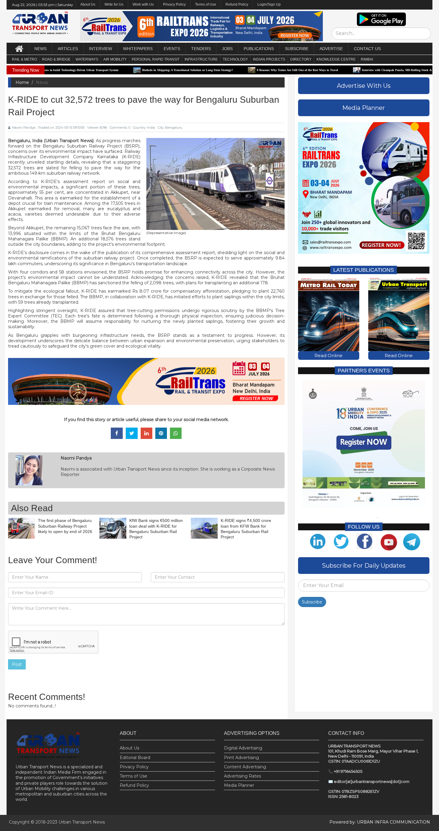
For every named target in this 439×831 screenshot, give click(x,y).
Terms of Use (205, 4)
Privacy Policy (174, 4)
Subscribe (312, 602)
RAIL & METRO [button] (24, 59)
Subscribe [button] (296, 48)
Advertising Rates (242, 776)
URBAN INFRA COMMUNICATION (393, 822)
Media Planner (239, 785)
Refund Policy (236, 4)
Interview (100, 48)
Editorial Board (135, 757)
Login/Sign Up (269, 4)
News (40, 48)
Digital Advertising (243, 748)
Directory (300, 59)
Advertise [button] (331, 48)
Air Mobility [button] (115, 59)
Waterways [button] (87, 59)
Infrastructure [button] (201, 59)
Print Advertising (241, 757)
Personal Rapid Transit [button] (155, 59)
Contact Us (367, 48)
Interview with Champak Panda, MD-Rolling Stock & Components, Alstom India (372, 70)
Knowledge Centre (336, 59)
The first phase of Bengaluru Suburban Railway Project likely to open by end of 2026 (65, 526)
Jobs (227, 48)
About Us (129, 748)
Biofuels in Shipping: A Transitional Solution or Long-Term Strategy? (145, 70)
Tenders (201, 48)
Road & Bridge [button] (56, 59)
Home (22, 82)
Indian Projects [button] (269, 59)
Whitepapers (138, 48)
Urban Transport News (82, 822)
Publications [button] (259, 48)
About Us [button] (87, 4)
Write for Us (114, 4)
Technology (235, 59)
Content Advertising (245, 766)
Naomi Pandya (24, 127)
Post (17, 664)
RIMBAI (367, 59)
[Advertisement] (363, 661)
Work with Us (143, 4)
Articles (68, 48)
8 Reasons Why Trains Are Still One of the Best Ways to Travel (255, 70)
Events (172, 48)
